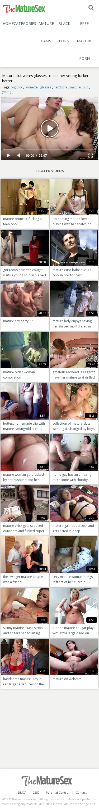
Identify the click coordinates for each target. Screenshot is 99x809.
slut (85, 87)
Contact (81, 792)
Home (8, 23)
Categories (25, 23)
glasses (45, 87)
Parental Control (57, 792)
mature (75, 87)
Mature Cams (46, 32)
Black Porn (64, 32)
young (6, 91)
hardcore (61, 87)
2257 (36, 792)
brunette (31, 87)
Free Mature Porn (84, 41)
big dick (16, 87)
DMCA (22, 792)
